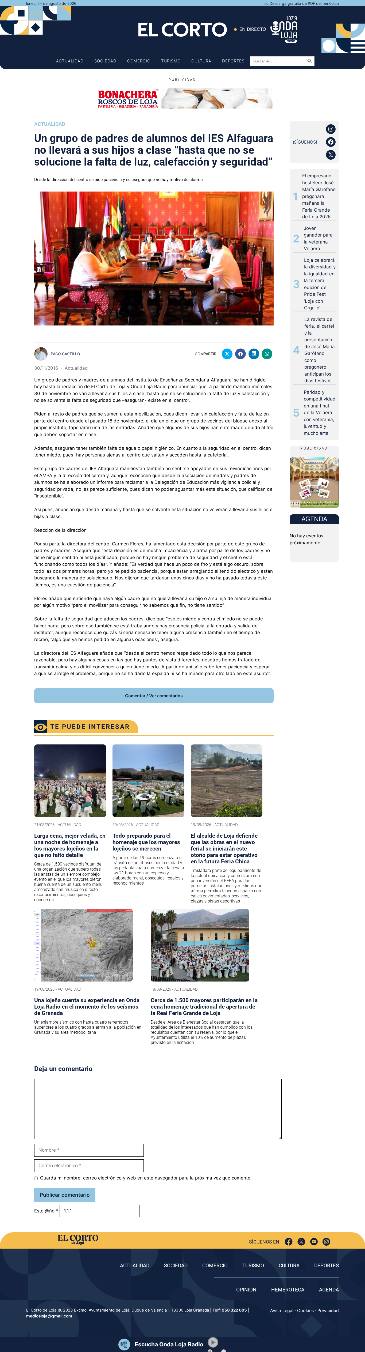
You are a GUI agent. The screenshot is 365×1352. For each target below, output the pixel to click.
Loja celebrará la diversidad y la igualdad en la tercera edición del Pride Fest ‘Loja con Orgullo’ (320, 284)
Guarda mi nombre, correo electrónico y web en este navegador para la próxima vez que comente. (146, 1178)
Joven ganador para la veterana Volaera (318, 239)
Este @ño (46, 1211)
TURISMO (253, 1266)
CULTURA (289, 1266)
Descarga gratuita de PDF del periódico (304, 3)
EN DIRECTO (252, 29)
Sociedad (105, 60)
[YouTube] (314, 1242)
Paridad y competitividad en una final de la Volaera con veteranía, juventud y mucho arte (320, 413)
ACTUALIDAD (134, 1266)
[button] (213, 1342)
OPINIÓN (246, 1290)
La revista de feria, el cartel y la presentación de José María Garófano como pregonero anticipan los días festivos (319, 350)
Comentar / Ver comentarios (154, 695)
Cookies (305, 1310)
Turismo (171, 60)
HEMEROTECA (287, 1290)
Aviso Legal (281, 1310)
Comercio (138, 60)
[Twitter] (301, 1242)
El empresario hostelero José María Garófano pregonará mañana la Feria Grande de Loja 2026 (319, 196)
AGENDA (329, 1290)
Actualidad (70, 60)
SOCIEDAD (176, 1266)
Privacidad (328, 1310)
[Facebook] (289, 1242)
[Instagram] (326, 1242)
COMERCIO (215, 1266)
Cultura (201, 60)
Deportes (233, 60)
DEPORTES (326, 1266)
